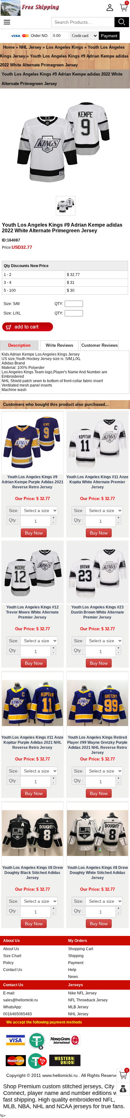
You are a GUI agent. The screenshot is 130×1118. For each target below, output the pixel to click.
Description (19, 345)
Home (9, 47)
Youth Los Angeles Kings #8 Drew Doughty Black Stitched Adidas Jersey (32, 872)
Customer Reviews (99, 345)
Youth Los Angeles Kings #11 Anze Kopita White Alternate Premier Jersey (97, 482)
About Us (11, 949)
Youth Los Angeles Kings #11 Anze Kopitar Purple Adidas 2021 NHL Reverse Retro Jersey (32, 742)
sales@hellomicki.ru (20, 1000)
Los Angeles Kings (64, 47)
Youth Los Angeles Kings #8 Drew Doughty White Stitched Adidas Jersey (97, 872)
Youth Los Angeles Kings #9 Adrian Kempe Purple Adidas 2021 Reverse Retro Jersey (32, 482)
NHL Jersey (30, 47)
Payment (109, 36)
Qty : (13, 519)
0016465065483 (17, 1014)
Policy (8, 963)
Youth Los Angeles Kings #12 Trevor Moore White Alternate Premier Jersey (32, 612)
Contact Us (12, 970)
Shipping (76, 956)
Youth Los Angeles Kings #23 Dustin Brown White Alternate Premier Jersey (97, 612)
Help (72, 970)
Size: (14, 510)
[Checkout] (123, 1089)
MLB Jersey (78, 1007)
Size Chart (12, 956)
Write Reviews (59, 345)
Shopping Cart (80, 949)
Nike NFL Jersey (82, 993)
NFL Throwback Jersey (88, 1000)
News (73, 976)
